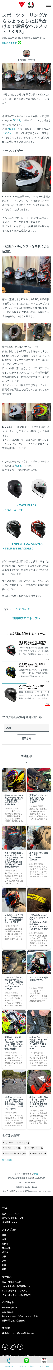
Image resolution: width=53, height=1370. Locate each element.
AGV (24, 609)
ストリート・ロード (17, 1142)
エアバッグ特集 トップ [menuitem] (12, 1218)
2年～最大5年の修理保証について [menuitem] (17, 1286)
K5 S (30, 609)
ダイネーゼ (13, 1148)
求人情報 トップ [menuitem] (9, 1222)
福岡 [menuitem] (4, 1269)
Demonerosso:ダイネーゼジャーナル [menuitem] (20, 1316)
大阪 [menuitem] (4, 1256)
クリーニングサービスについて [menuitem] (16, 1294)
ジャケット (39, 1153)
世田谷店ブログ (9, 43)
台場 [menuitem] (4, 1239)
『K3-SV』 (7, 133)
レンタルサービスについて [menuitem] (14, 1290)
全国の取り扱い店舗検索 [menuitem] (13, 1320)
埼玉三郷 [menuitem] (6, 1247)
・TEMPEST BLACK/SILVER (25, 543)
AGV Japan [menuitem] (7, 1311)
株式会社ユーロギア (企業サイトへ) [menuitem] (18, 1333)
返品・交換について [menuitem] (11, 1282)
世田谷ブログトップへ (26, 618)
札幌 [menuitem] (4, 1235)
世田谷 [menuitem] (5, 1243)
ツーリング (15, 609)
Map (36, 1174)
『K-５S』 (17, 120)
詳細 (47, 659)
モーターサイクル (15, 1153)
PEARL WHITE (14, 510)
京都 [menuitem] (4, 1260)
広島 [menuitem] (4, 1264)
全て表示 (7, 1159)
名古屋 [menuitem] (5, 1252)
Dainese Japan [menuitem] (9, 1307)
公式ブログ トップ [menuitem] (10, 1213)
